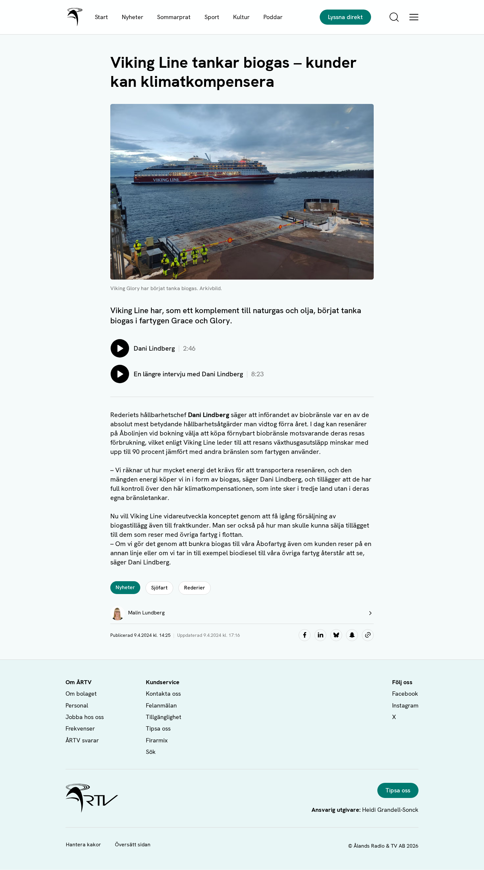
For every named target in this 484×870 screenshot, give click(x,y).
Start (101, 17)
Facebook (405, 693)
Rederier (194, 587)
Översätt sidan (132, 844)
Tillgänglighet (163, 717)
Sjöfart (159, 587)
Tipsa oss (158, 728)
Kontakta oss (163, 693)
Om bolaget (81, 693)
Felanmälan (161, 705)
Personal (77, 705)
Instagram (405, 705)
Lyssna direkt (345, 17)
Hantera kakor (83, 844)
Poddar (272, 17)
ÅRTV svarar (82, 740)
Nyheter (132, 17)
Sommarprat (174, 17)
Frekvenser (80, 728)
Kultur (241, 17)
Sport (211, 17)
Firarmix (157, 740)
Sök (151, 752)
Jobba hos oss (85, 717)
